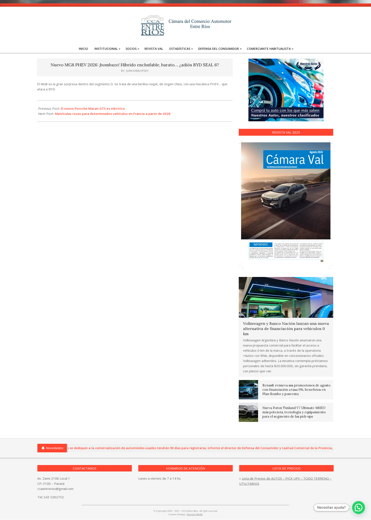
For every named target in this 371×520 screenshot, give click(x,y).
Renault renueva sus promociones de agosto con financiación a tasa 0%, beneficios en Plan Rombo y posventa (296, 389)
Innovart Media (195, 514)
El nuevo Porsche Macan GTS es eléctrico (93, 108)
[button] (358, 507)
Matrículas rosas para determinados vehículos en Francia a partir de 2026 (112, 113)
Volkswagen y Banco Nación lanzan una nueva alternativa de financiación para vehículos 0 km (286, 328)
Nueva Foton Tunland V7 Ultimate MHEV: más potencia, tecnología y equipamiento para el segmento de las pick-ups (294, 412)
